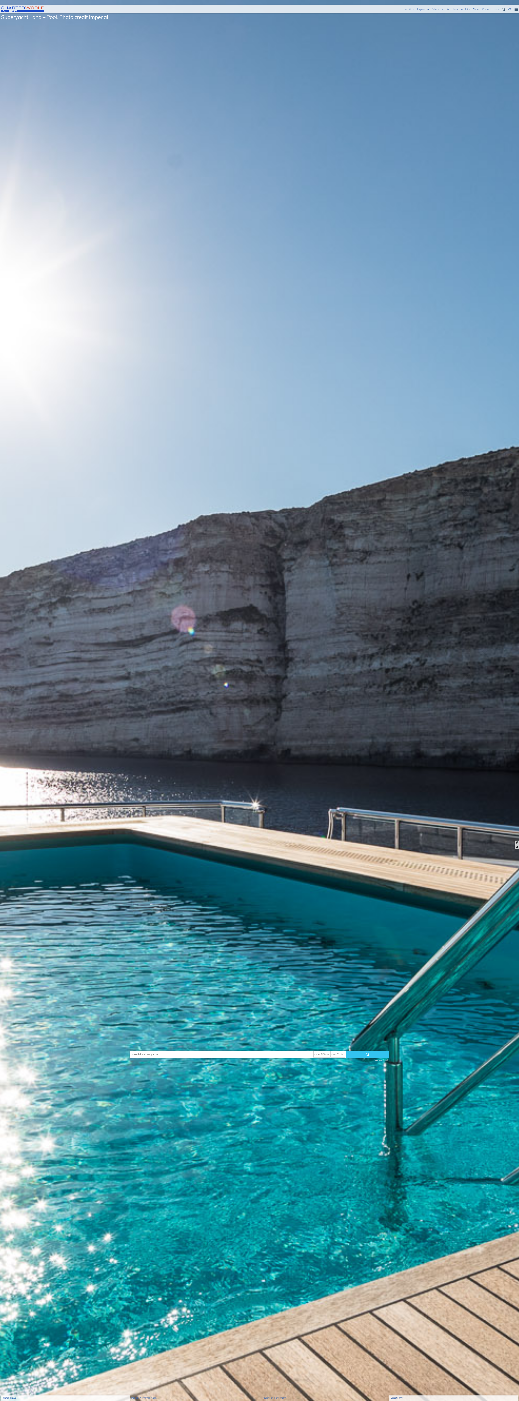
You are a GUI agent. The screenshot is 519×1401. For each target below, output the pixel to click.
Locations (409, 9)
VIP (510, 9)
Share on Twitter (517, 847)
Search (503, 9)
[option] (259, 700)
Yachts (445, 9)
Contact (486, 9)
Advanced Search (381, 1060)
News (455, 9)
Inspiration (423, 9)
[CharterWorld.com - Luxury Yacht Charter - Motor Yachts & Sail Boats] (22, 11)
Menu (516, 9)
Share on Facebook (517, 843)
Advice (435, 9)
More (496, 9)
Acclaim (465, 9)
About (476, 9)
